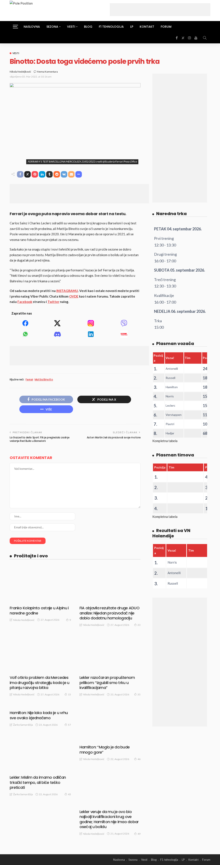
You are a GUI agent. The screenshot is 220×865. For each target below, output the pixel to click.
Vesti (15, 53)
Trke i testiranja (95, 669)
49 (139, 833)
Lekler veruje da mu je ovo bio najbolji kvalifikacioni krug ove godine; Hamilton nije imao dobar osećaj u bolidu (109, 819)
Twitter (53, 302)
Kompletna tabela (164, 441)
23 (139, 624)
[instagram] (189, 37)
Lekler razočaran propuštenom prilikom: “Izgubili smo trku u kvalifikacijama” (107, 682)
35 (139, 694)
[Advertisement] (160, 9)
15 (69, 694)
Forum (166, 26)
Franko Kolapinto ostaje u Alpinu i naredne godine (39, 610)
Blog (88, 26)
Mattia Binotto (44, 379)
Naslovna (32, 26)
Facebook (24, 302)
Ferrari (29, 379)
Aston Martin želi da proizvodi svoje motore (114, 437)
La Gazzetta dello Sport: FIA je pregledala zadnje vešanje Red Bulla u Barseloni (39, 439)
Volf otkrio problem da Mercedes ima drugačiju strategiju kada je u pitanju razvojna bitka (39, 682)
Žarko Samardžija (23, 724)
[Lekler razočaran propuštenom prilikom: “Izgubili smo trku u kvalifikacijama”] (110, 653)
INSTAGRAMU (67, 291)
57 (69, 724)
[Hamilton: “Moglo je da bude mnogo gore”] (110, 723)
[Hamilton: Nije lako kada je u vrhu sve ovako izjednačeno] (40, 706)
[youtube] (196, 37)
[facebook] (176, 37)
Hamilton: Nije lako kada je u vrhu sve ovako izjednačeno (39, 715)
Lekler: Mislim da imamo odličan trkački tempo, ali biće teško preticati (38, 782)
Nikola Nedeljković (20, 71)
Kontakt (147, 26)
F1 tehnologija (111, 26)
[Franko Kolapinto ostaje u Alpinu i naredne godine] (40, 584)
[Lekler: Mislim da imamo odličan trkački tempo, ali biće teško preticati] (40, 770)
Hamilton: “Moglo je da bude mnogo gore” (104, 749)
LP (131, 26)
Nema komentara (47, 71)
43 (69, 794)
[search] (204, 37)
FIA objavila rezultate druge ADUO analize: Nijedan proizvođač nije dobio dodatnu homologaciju (109, 613)
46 (139, 759)
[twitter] (183, 37)
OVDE (73, 296)
